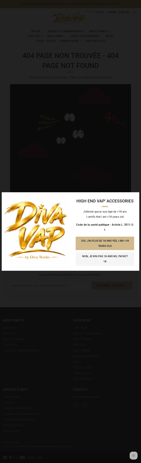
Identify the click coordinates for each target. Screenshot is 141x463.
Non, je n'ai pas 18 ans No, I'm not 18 (105, 259)
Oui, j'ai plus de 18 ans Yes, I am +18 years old (105, 243)
